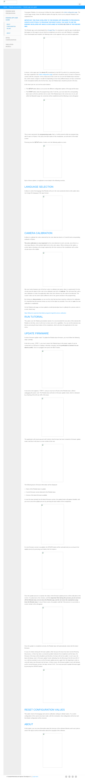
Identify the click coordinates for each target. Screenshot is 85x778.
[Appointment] (9, 2)
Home (5, 7)
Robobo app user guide (12, 19)
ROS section (64, 24)
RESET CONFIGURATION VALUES (11, 26)
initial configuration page (70, 12)
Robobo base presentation (10, 12)
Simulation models (9, 45)
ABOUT (8, 33)
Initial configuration (11, 39)
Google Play (51, 30)
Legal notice (35, 776)
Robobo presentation (15, 7)
